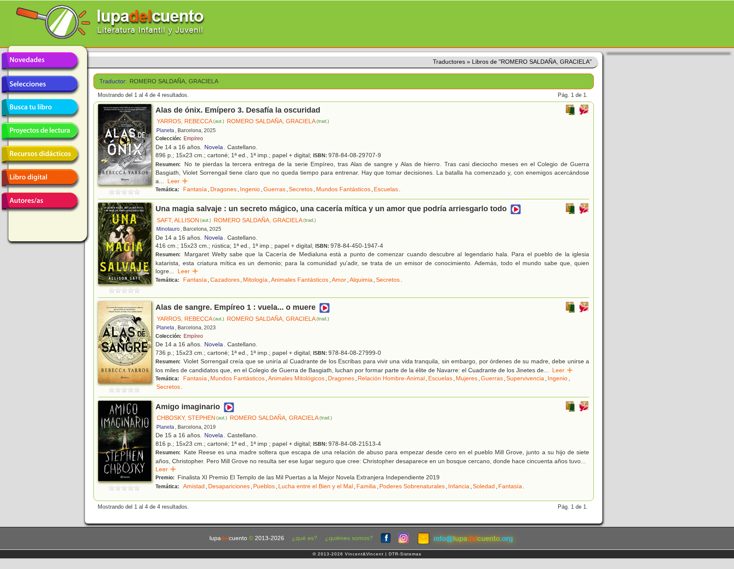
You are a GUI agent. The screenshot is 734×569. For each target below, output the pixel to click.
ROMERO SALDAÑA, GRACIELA (278, 121)
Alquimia (361, 279)
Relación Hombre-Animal (391, 378)
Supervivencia (525, 378)
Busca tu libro (39, 107)
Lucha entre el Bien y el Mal (315, 486)
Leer (177, 181)
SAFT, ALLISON (184, 220)
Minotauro (168, 229)
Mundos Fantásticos (343, 189)
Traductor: (111, 81)
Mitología (255, 279)
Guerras (274, 189)
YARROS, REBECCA (190, 121)
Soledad (484, 486)
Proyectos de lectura (39, 130)
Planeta (165, 130)
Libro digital (39, 177)
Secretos (301, 189)
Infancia (458, 486)
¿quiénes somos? (349, 538)
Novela (213, 147)
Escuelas (386, 189)
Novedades (39, 60)
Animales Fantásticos (299, 279)
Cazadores (225, 279)
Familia (366, 486)
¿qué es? (304, 538)
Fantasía (195, 189)
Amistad (194, 486)
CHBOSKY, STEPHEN (192, 417)
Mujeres (466, 378)
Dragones (223, 189)
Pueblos (264, 486)
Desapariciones (229, 486)
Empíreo (193, 139)
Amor (339, 279)
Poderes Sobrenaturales (412, 486)
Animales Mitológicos (296, 378)
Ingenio (250, 189)
